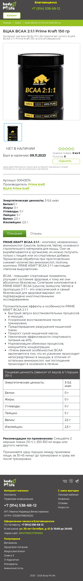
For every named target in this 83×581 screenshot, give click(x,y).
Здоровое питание (16, 547)
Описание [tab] (14, 233)
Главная (7, 23)
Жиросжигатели (14, 551)
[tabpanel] (41, 352)
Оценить (65, 161)
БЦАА (18, 23)
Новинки (63, 498)
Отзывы (62, 503)
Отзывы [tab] (36, 233)
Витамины (10, 542)
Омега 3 (9, 555)
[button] (77, 5)
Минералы (11, 563)
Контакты (10, 494)
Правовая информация (18, 498)
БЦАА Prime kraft (16, 188)
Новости (63, 507)
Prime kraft (36, 184)
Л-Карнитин (11, 559)
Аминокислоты (13, 568)
